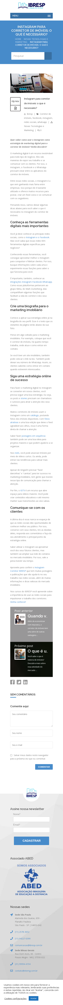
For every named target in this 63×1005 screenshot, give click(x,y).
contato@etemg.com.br (26, 970)
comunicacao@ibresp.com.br (28, 945)
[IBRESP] (31, 5)
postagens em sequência (33, 435)
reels (17, 452)
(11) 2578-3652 (22, 931)
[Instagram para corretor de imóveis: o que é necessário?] (31, 92)
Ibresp (30, 114)
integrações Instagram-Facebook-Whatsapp (31, 281)
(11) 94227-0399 (22, 938)
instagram (47, 118)
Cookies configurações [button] (15, 998)
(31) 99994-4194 (22, 964)
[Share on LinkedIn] (25, 683)
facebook (37, 118)
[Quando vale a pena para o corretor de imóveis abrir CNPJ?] (20, 623)
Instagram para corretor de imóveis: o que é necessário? (37, 103)
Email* (16, 825)
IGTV (22, 490)
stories (24, 398)
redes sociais (30, 122)
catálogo (34, 415)
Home (18, 39)
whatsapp (42, 122)
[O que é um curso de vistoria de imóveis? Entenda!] (20, 658)
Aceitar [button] (33, 998)
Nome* (16, 814)
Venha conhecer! (18, 602)
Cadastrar (32, 840)
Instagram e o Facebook (37, 237)
